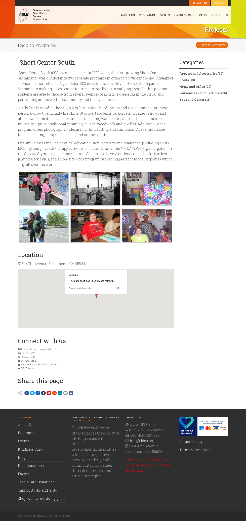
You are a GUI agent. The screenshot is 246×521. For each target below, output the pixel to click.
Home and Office (192, 86)
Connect (219, 3)
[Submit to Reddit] (54, 393)
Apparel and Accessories (198, 73)
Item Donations (31, 465)
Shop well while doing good (41, 498)
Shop (214, 15)
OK (117, 288)
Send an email (29, 360)
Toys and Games (191, 100)
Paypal (23, 473)
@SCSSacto (27, 368)
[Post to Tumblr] (43, 393)
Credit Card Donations (36, 482)
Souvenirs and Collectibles (200, 93)
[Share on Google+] (37, 393)
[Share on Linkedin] (60, 393)
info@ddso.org (142, 440)
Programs (147, 15)
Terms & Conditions (195, 450)
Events (164, 15)
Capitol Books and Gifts (37, 490)
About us (128, 15)
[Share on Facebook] (26, 393)
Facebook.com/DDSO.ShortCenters (40, 364)
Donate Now (200, 3)
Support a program (213, 45)
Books (184, 80)
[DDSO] (51, 15)
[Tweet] (32, 393)
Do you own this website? (80, 288)
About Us (25, 424)
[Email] (65, 393)
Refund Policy (191, 441)
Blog (203, 15)
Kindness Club (184, 15)
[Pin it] (49, 393)
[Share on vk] (71, 393)
